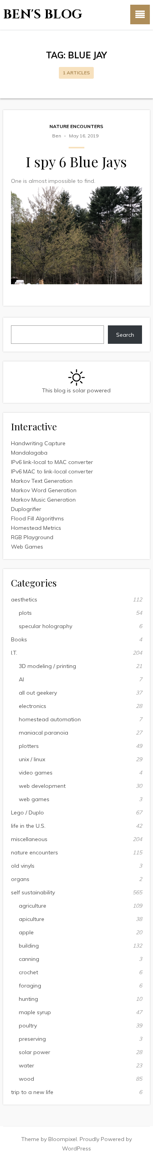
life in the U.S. (28, 825)
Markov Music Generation (43, 499)
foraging (30, 985)
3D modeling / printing (47, 666)
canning (29, 958)
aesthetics (24, 599)
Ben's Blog (42, 14)
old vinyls (23, 865)
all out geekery (38, 692)
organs (20, 879)
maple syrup (35, 1012)
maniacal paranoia (43, 732)
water (26, 1065)
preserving (32, 1038)
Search (125, 334)
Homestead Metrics (36, 527)
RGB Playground (32, 537)
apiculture (31, 919)
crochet (28, 972)
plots (25, 612)
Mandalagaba (29, 452)
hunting (28, 998)
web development (42, 785)
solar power (34, 1052)
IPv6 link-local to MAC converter (52, 462)
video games (36, 772)
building (29, 945)
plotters (29, 745)
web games (34, 799)
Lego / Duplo (27, 812)
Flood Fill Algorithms (37, 518)
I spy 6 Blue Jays (76, 161)
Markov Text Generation (42, 480)
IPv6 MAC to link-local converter (52, 471)
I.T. (14, 652)
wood (26, 1078)
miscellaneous (29, 839)
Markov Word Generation (43, 490)
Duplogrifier (26, 509)
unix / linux (32, 759)
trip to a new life (32, 1092)
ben (56, 136)
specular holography (45, 626)
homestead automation (50, 719)
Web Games (27, 546)
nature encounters (76, 126)
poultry (28, 1025)
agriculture (32, 905)
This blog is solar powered (76, 390)
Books (19, 639)
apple (26, 932)
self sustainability (33, 892)
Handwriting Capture (38, 443)
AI (21, 679)
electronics (32, 706)
